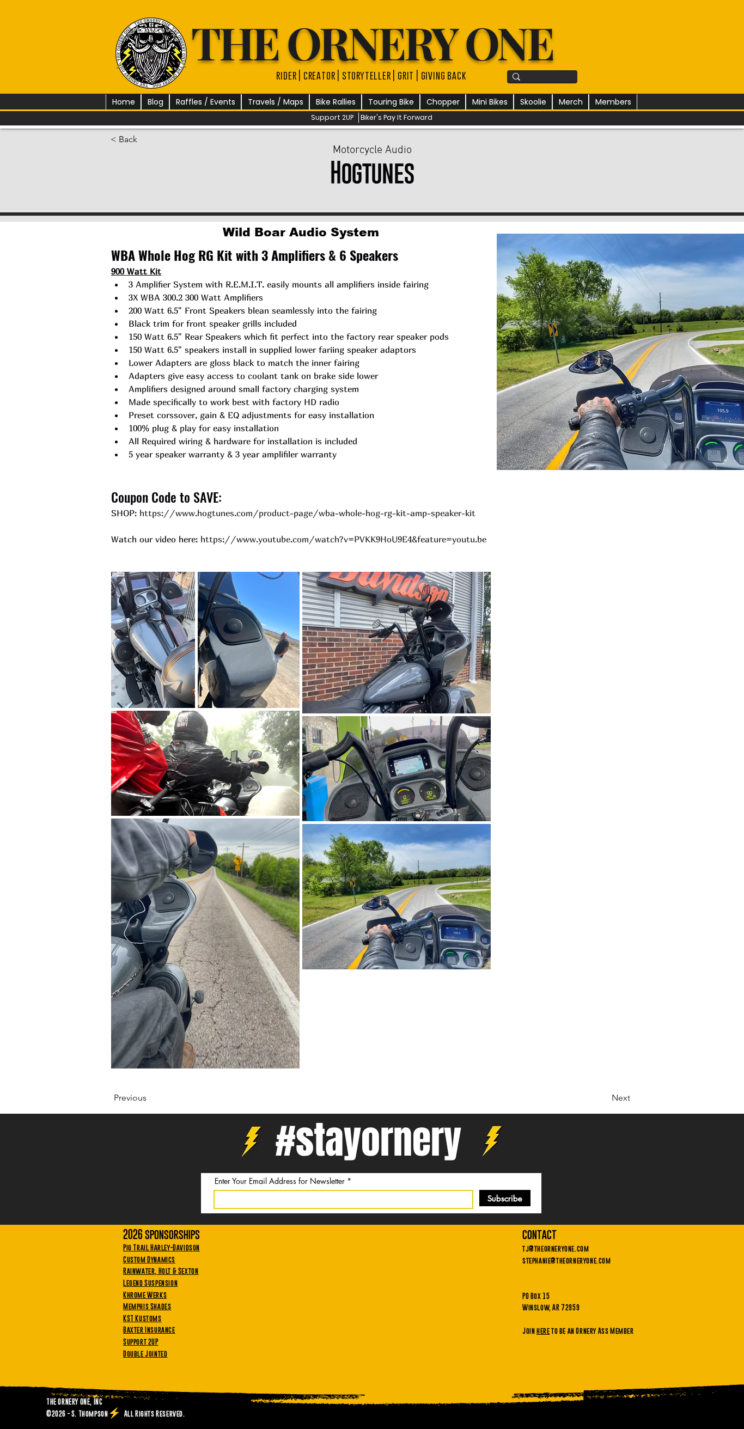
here (543, 1330)
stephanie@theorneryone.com (566, 1260)
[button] (205, 102)
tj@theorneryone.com (555, 1248)
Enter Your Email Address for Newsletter (280, 1181)
